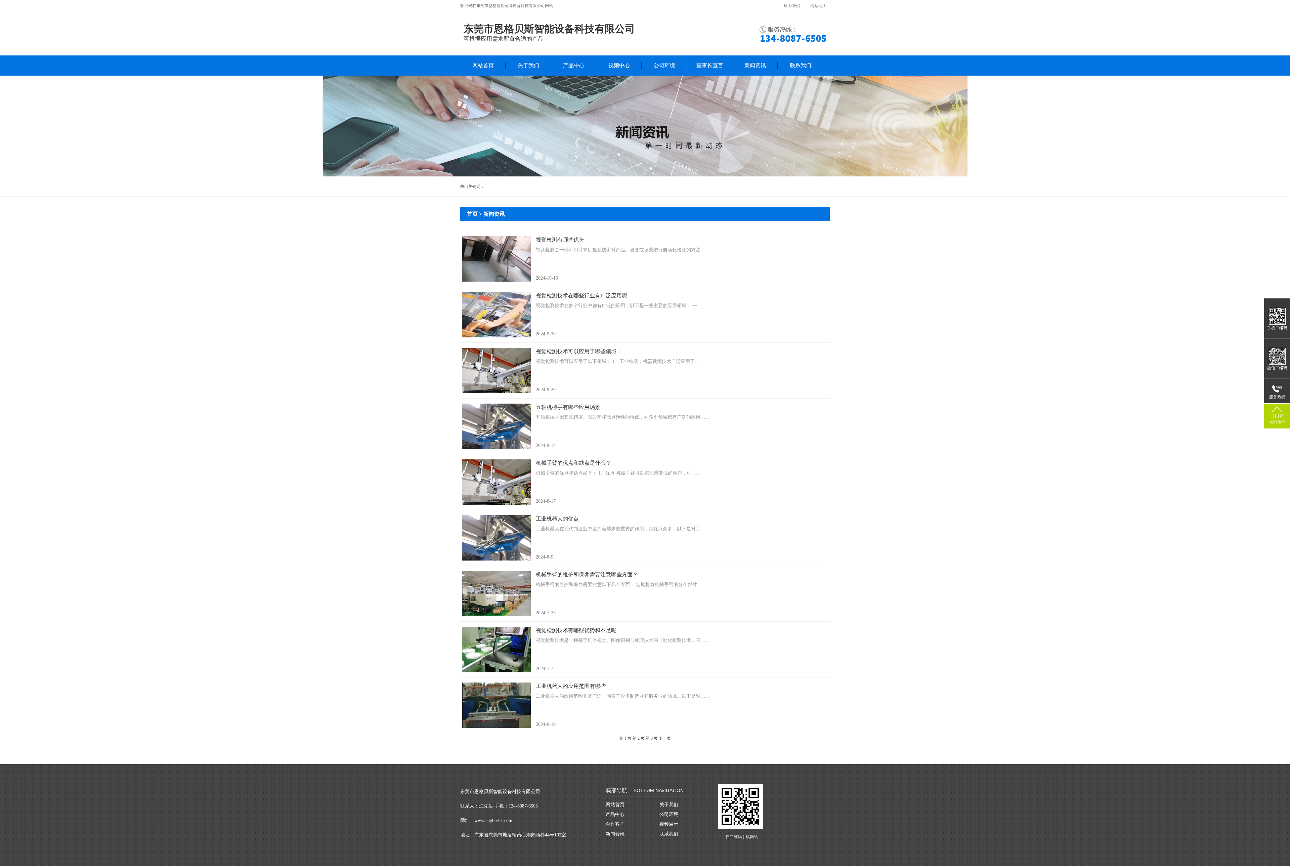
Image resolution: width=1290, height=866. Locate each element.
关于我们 (528, 65)
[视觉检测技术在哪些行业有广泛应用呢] (496, 314)
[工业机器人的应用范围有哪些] (496, 705)
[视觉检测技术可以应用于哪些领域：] (496, 370)
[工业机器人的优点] (496, 538)
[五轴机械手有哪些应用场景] (496, 426)
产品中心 (574, 65)
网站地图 (818, 5)
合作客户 (615, 824)
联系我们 (792, 5)
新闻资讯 (755, 65)
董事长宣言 (709, 65)
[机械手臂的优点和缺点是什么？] (496, 482)
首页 (472, 214)
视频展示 (668, 824)
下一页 (665, 738)
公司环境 (664, 65)
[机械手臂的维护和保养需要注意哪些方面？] (496, 593)
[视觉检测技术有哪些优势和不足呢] (496, 649)
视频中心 (619, 65)
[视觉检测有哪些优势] (496, 259)
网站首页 (483, 65)
